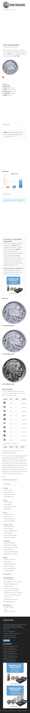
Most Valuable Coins (9, 579)
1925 (11, 428)
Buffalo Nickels (8, 504)
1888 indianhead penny (10, 635)
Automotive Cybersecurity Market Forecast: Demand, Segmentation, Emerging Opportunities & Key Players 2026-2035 (14, 626)
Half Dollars (6, 541)
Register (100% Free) (9, 611)
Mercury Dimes (8, 516)
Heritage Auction (17, 134)
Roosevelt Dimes (8, 514)
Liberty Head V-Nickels (10, 506)
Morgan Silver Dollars (9, 559)
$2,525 (24, 436)
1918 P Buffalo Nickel (8, 354)
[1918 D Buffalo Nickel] (5, 423)
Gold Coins (8, 574)
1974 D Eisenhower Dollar (11, 656)
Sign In (5, 609)
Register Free (7, 443)
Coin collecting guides (9, 631)
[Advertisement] (15, 26)
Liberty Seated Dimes (9, 521)
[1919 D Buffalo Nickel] (5, 440)
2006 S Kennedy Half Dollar (11, 646)
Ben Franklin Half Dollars (10, 545)
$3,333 (24, 423)
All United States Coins (10, 480)
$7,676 (24, 407)
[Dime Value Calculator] (15, 697)
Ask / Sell (6, 640)
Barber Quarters (8, 533)
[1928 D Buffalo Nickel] (5, 419)
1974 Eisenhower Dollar (10, 660)
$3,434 (24, 419)
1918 (8, 84)
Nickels (5, 500)
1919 (11, 440)
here (13, 450)
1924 (11, 403)
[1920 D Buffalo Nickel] (5, 415)
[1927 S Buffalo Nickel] (5, 411)
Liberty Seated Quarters (10, 535)
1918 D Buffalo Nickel (8, 325)
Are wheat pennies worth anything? (13, 593)
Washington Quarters (9, 526)
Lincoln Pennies (8, 490)
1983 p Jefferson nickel (10, 637)
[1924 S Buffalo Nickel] (5, 403)
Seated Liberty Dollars (9, 564)
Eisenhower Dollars (9, 566)
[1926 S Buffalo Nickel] (5, 407)
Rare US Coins (7, 597)
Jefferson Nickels (8, 502)
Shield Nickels (7, 509)
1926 (11, 407)
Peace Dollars (7, 561)
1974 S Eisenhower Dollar (10, 649)
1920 (11, 415)
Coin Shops (7, 629)
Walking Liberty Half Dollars (11, 547)
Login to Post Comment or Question (13, 200)
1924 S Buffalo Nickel (8, 384)
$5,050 (24, 411)
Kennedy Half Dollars (9, 543)
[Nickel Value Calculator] (15, 674)
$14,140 (24, 403)
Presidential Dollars (9, 570)
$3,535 (24, 415)
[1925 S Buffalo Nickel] (5, 427)
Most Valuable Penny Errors (11, 590)
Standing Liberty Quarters (10, 531)
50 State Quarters (8, 528)
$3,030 (24, 432)
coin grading (19, 253)
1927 (11, 411)
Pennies (5, 488)
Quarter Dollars (8, 524)
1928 (11, 419)
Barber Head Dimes (9, 518)
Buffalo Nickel (11, 88)
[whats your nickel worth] (13, 286)
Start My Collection (9, 607)
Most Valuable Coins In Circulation (13, 582)
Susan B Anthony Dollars (10, 568)
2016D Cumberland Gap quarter (12, 633)
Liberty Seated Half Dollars (11, 551)
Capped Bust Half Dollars (10, 554)
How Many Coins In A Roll (10, 599)
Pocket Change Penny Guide (11, 588)
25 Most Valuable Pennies (10, 584)
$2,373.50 (23, 440)
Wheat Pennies (8, 492)
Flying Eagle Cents (8, 496)
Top (4, 476)
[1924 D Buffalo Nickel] (5, 431)
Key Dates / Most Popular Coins (12, 595)
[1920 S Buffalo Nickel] (5, 435)
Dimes (5, 512)
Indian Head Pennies (9, 494)
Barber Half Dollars (9, 549)
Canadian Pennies (8, 586)
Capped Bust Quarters (10, 537)
